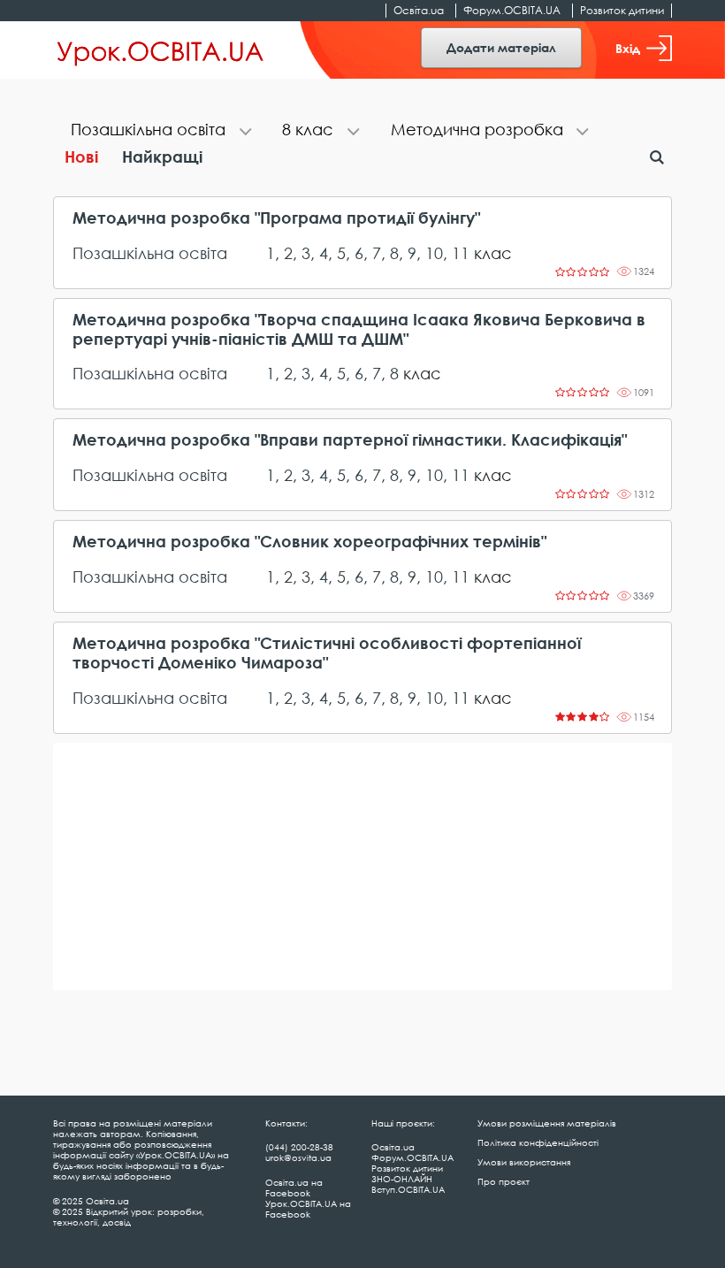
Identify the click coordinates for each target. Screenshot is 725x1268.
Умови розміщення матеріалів (546, 1123)
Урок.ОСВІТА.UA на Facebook (308, 1208)
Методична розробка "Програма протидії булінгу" (276, 218)
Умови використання (523, 1162)
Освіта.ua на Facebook (294, 1187)
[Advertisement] (362, 866)
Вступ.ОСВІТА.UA (408, 1189)
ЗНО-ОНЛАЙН (401, 1178)
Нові (81, 156)
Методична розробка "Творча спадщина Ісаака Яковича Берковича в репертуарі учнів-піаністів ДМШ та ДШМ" (358, 329)
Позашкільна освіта (149, 253)
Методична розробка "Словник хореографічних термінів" (309, 541)
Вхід (627, 48)
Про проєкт (503, 1181)
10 (434, 253)
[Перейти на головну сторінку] (160, 50)
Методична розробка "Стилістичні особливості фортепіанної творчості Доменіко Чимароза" (326, 653)
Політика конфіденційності (538, 1142)
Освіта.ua (418, 10)
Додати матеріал (501, 47)
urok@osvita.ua (298, 1157)
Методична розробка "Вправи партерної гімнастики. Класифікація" (349, 440)
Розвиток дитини (622, 10)
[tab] (158, 131)
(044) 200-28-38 (299, 1147)
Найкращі (162, 156)
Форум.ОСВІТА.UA (512, 10)
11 (460, 253)
